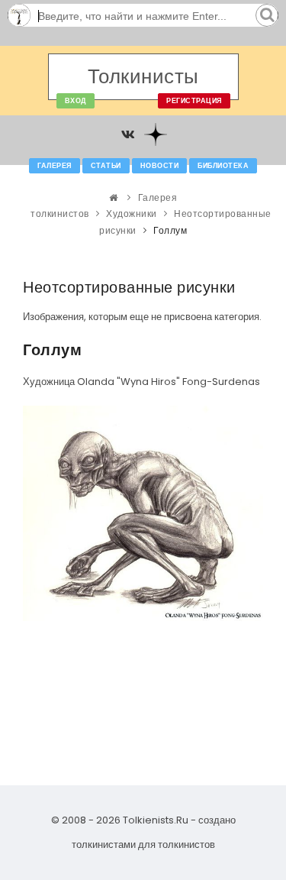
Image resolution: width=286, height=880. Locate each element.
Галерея (54, 165)
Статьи (106, 165)
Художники (131, 213)
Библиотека (223, 165)
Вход (75, 100)
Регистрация (194, 100)
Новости (159, 165)
